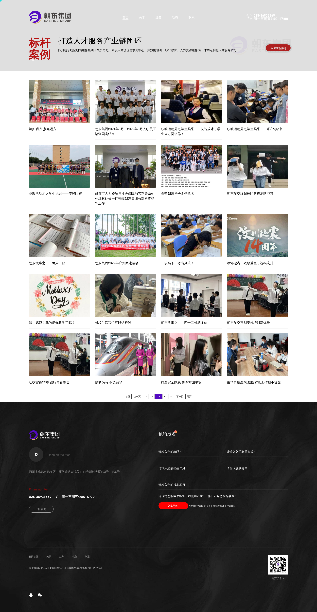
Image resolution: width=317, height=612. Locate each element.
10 (145, 396)
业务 (158, 17)
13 (165, 396)
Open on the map (59, 454)
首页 (125, 17)
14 (171, 396)
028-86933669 (40, 497)
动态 (175, 17)
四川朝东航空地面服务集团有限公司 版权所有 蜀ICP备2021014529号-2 (66, 568)
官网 (43, 509)
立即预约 (173, 506)
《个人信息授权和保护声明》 (221, 506)
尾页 (189, 396)
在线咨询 (280, 48)
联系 (191, 17)
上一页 (137, 396)
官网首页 (33, 556)
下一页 (179, 396)
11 (152, 396)
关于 (142, 17)
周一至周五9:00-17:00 (78, 497)
